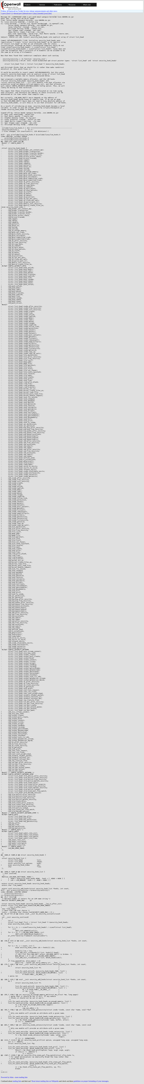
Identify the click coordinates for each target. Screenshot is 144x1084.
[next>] (9, 13)
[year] (46, 13)
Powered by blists (7, 1077)
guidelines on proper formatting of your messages (90, 1081)
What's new (87, 5)
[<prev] (3, 13)
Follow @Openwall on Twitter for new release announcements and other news (29, 11)
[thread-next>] (28, 13)
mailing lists (17, 1081)
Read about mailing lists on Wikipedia (45, 1081)
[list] (50, 13)
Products (27, 5)
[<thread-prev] (17, 13)
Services (42, 5)
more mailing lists (21, 1077)
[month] (40, 13)
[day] (35, 13)
